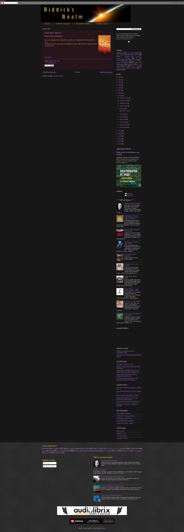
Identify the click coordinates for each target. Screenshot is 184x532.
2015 (120, 95)
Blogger (103, 528)
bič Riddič (135, 53)
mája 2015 (123, 117)
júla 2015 (122, 108)
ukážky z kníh (135, 66)
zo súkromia (58, 452)
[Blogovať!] (47, 65)
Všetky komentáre (49, 466)
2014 (120, 130)
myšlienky (130, 64)
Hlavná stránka (120, 431)
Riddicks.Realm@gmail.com (124, 39)
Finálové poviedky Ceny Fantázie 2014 (112, 486)
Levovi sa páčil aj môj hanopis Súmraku (127, 395)
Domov (77, 72)
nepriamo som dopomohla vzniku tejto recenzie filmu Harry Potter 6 (127, 398)
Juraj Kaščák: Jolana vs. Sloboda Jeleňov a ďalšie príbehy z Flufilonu (131, 217)
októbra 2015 (123, 103)
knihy (54, 61)
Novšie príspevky (49, 72)
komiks (136, 62)
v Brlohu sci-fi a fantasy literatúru (125, 416)
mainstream (120, 64)
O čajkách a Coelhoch (99, 470)
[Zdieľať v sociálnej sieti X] (49, 65)
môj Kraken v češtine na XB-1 (124, 364)
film (137, 58)
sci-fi (58, 61)
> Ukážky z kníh (101, 24)
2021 (120, 80)
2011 (120, 138)
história (118, 60)
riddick (138, 64)
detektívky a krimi (132, 54)
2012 (120, 136)
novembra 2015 (124, 100)
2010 (120, 141)
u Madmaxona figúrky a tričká (124, 423)
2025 (120, 77)
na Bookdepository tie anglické (124, 420)
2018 (120, 87)
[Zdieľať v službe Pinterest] (53, 65)
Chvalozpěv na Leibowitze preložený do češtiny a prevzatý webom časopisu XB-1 (128, 371)
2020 (120, 82)
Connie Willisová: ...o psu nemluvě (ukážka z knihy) (131, 289)
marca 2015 (123, 122)
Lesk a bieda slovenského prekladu (111, 495)
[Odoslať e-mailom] (45, 65)
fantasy (128, 58)
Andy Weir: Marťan (53, 33)
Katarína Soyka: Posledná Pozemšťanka (131, 230)
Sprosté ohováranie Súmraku (132, 203)
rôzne (118, 66)
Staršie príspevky (106, 72)
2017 (120, 90)
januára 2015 (123, 127)
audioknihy (119, 53)
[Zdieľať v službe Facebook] (51, 65)
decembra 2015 (124, 98)
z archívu (133, 68)
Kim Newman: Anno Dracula (132, 301)
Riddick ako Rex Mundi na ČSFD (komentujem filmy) (125, 351)
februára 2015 (124, 124)
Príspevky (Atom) (58, 76)
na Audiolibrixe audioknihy (123, 413)
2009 (120, 144)
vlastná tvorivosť (121, 68)
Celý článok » (48, 57)
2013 (120, 133)
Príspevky (47, 463)
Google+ (2, 1)
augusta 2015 (124, 106)
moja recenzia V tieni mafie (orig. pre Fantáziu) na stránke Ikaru (126, 375)
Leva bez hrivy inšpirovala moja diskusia (127, 402)
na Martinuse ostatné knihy (123, 418)
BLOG (47, 24)
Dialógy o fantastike (123, 56)
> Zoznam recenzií (62, 24)
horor (126, 60)
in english (59, 450)
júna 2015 (123, 114)
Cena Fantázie (120, 54)
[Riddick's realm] (129, 42)
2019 (120, 85)
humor (51, 61)
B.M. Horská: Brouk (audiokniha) (129, 255)
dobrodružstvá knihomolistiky (112, 448)
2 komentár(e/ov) (50, 63)
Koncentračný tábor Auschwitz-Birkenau (112, 476)
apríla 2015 (123, 119)
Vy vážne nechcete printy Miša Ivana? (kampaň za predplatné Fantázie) (127, 379)
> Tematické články (82, 24)
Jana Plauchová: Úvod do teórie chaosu (131, 242)
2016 (120, 93)
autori (128, 53)
